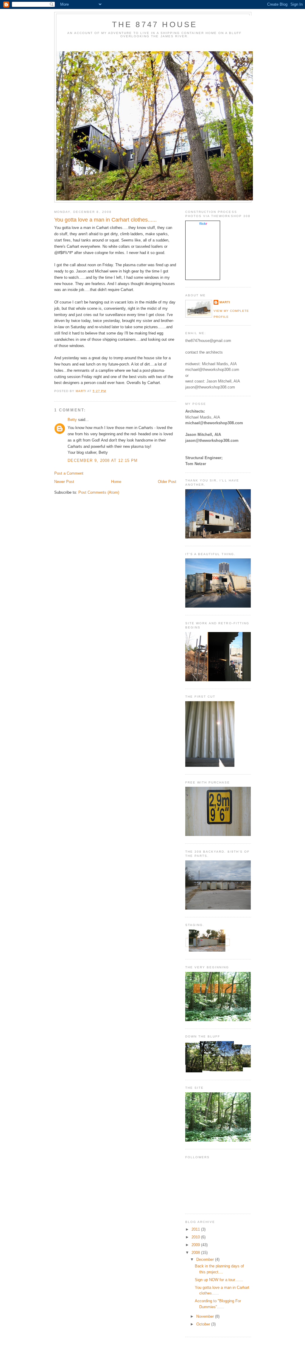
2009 (196, 1245)
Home (116, 481)
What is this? (203, 276)
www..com (203, 223)
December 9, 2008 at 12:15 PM (103, 460)
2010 (196, 1237)
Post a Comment (68, 473)
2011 (196, 1229)
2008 (196, 1252)
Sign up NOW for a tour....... (219, 1279)
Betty (72, 419)
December (205, 1259)
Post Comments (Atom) (98, 492)
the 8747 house (154, 24)
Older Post (167, 481)
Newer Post (64, 481)
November (205, 1316)
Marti (225, 302)
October (203, 1324)
